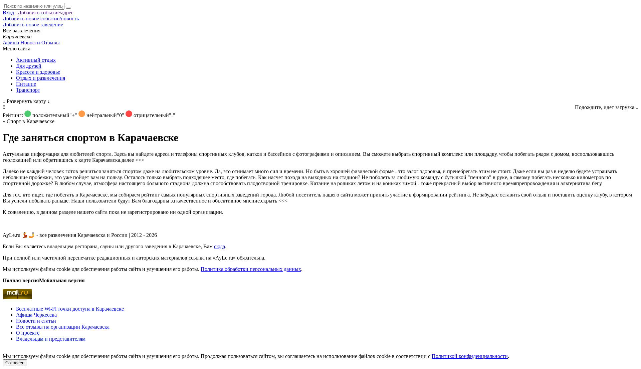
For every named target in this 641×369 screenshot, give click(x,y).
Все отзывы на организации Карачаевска (63, 327)
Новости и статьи (36, 321)
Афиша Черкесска (36, 315)
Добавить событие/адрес (45, 12)
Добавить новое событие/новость (41, 18)
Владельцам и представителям (50, 339)
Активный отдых (36, 60)
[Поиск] (68, 8)
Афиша (11, 42)
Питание (26, 84)
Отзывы (50, 42)
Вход (8, 12)
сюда (219, 246)
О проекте (27, 333)
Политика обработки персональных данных (251, 269)
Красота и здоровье (38, 72)
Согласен (14, 362)
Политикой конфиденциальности (470, 356)
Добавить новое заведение (33, 24)
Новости (30, 42)
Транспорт (28, 90)
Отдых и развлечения (40, 78)
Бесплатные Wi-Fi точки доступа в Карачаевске (70, 309)
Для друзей (28, 66)
